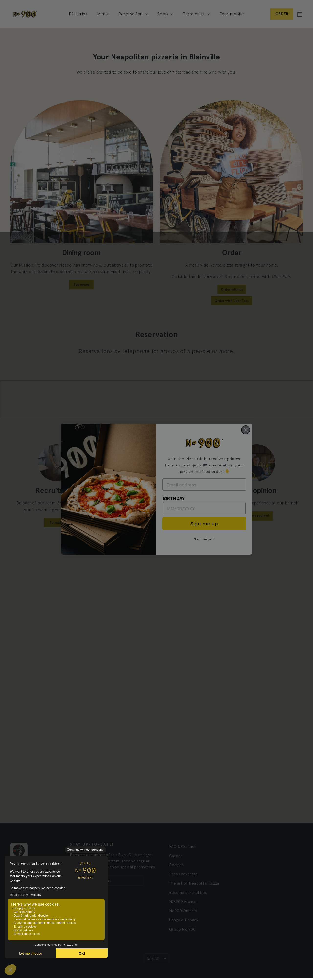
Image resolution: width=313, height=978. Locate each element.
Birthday (174, 498)
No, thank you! (204, 539)
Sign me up (204, 523)
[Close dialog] (245, 430)
